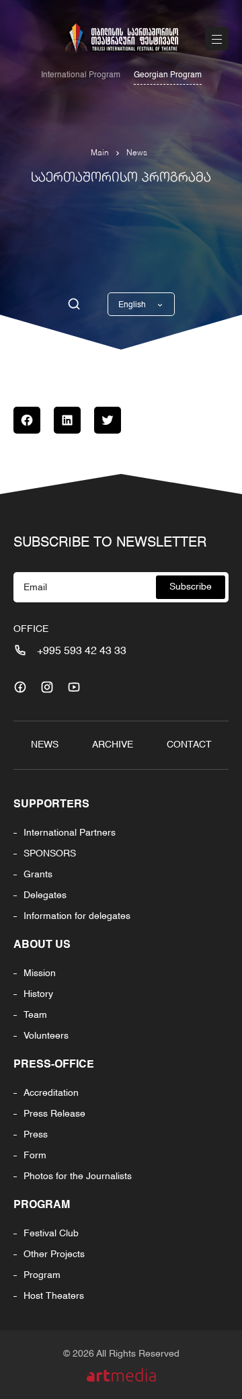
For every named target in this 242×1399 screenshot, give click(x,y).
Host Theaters (54, 1296)
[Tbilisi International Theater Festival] (121, 38)
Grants (38, 874)
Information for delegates (77, 916)
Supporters (51, 804)
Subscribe (190, 587)
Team (35, 1015)
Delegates (45, 895)
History (38, 994)
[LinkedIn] (67, 420)
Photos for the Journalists (78, 1176)
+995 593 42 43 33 (81, 651)
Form (35, 1155)
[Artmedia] (121, 1375)
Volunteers (46, 1036)
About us (42, 945)
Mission (40, 973)
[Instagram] (47, 687)
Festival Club (51, 1233)
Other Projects (54, 1254)
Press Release (54, 1114)
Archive (112, 745)
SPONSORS (50, 853)
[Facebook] (26, 420)
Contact (189, 745)
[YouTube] (74, 687)
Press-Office (53, 1065)
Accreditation (51, 1093)
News (136, 153)
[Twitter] (107, 420)
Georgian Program (168, 75)
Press (36, 1135)
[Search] (74, 304)
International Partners (70, 833)
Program (41, 1205)
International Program (80, 75)
